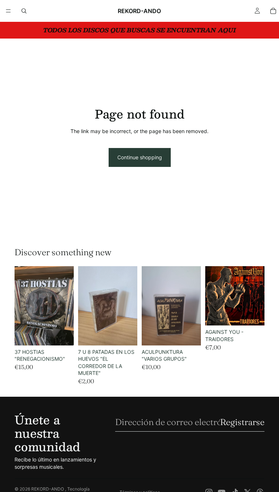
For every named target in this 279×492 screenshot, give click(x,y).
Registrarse (242, 422)
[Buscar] (24, 11)
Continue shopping (139, 157)
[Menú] (8, 11)
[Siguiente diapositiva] (66, 306)
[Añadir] (62, 334)
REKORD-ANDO (48, 489)
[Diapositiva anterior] (23, 306)
